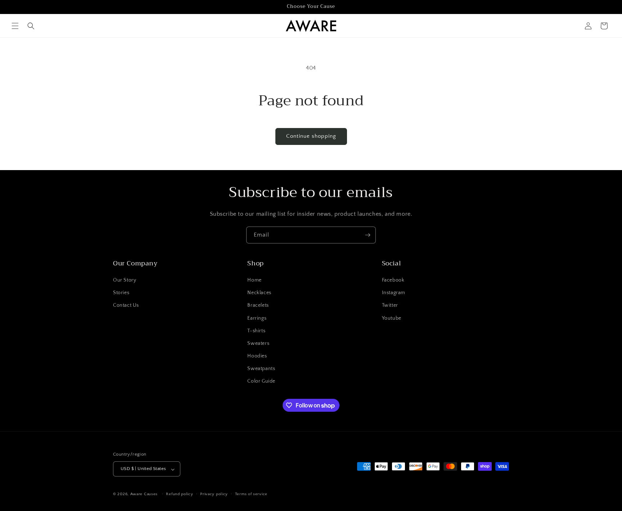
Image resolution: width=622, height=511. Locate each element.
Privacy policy (214, 494)
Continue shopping (311, 136)
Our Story (124, 280)
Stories (121, 293)
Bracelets (258, 306)
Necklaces (259, 293)
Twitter (390, 306)
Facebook (393, 280)
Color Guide (261, 381)
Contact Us (126, 306)
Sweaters (258, 343)
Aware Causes (144, 494)
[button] (15, 26)
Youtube (391, 318)
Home (254, 280)
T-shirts (256, 331)
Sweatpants (261, 369)
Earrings (256, 318)
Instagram (393, 293)
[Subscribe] (367, 235)
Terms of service (251, 494)
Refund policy (179, 494)
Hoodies (257, 356)
